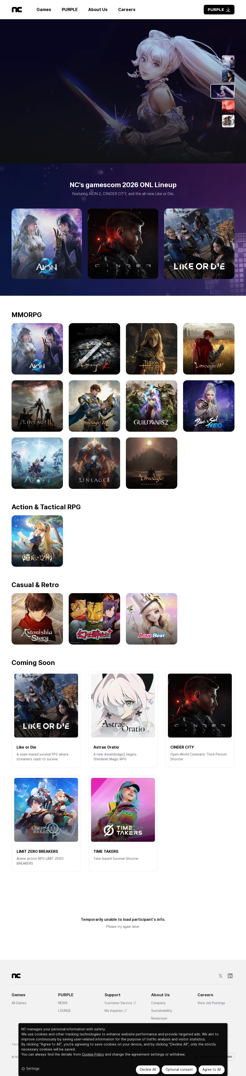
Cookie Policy (93, 1054)
